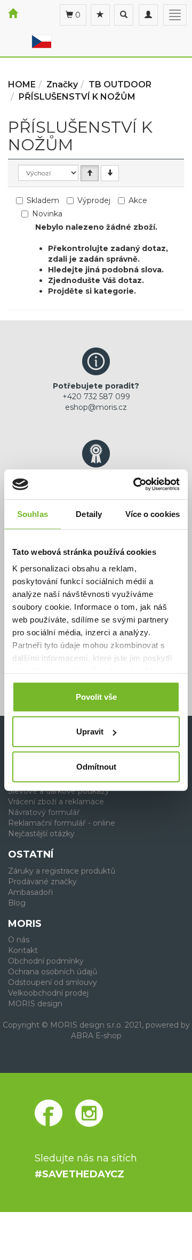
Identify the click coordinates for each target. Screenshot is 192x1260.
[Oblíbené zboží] (100, 15)
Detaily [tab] (89, 513)
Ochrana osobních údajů (52, 971)
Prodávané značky (42, 881)
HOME (22, 84)
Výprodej (93, 200)
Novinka (47, 214)
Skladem (43, 200)
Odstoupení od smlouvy (52, 982)
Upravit (89, 731)
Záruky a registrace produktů (61, 871)
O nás (18, 939)
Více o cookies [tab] (152, 513)
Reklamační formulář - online (61, 823)
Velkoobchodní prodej (48, 993)
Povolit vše (96, 696)
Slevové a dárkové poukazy (58, 791)
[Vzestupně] (90, 173)
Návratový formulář (44, 812)
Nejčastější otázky (41, 833)
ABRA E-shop (96, 1035)
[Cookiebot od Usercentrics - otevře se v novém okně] (135, 484)
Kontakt (23, 950)
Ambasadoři (30, 892)
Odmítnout (96, 766)
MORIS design (35, 1003)
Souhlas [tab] (32, 513)
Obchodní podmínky (46, 961)
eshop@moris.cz (96, 407)
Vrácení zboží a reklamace (56, 801)
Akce (138, 200)
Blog (17, 903)
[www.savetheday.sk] (41, 41)
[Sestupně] (110, 173)
